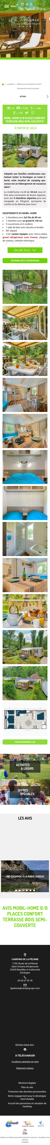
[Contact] (22, 4)
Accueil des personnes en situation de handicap (27, 1105)
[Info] (31, 4)
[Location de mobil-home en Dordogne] (25, 22)
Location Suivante (46, 96)
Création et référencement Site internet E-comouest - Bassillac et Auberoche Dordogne (25, 1139)
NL (44, 4)
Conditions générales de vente (25, 1062)
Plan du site (27, 1087)
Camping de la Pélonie (25, 959)
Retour (23, 96)
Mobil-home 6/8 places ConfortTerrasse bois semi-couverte (29, 86)
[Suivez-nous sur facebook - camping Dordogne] (25, 1049)
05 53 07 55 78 (37, 9)
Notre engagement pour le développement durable (27, 1097)
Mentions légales (27, 1083)
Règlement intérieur (25, 1068)
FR (40, 4)
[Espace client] (27, 4)
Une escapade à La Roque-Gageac (25, 876)
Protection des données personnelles (27, 1091)
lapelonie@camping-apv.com (25, 988)
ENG (36, 4)
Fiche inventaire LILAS (25, 742)
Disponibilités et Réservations (25, 260)
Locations (10, 84)
